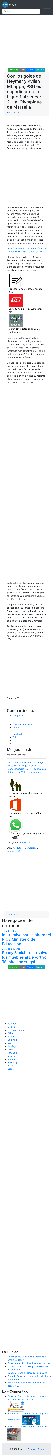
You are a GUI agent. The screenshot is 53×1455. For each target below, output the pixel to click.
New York (12, 1052)
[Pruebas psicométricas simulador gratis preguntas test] (31, 1419)
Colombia (12, 1039)
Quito (10, 1043)
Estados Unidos (15, 1030)
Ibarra (10, 1065)
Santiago (12, 1046)
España (11, 1036)
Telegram (40, 70)
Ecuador (11, 1023)
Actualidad (24, 842)
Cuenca (11, 1049)
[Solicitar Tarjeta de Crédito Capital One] (14, 1434)
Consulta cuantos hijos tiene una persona (28, 1363)
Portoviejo (12, 1062)
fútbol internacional (27, 847)
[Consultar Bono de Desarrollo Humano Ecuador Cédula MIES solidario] (16, 1406)
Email (22, 70)
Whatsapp (13, 70)
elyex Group (37, 1449)
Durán (10, 1069)
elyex (12, 4)
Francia (10, 851)
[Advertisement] (26, 41)
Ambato (11, 1059)
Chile (10, 1033)
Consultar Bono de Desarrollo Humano (27, 1372)
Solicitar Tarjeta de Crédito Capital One (27, 1426)
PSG (18, 851)
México (11, 1026)
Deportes (12, 914)
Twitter (30, 70)
